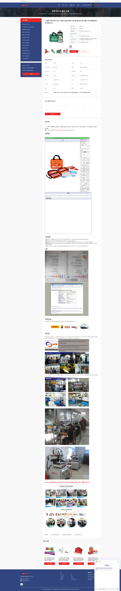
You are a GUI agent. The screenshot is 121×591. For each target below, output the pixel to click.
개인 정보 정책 (73, 579)
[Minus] (118, 561)
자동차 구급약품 (25, 42)
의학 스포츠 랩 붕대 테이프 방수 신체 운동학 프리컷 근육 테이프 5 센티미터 (49, 559)
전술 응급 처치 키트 (26, 29)
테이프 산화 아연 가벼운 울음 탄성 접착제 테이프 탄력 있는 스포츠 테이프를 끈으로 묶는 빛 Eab (64, 559)
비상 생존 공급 (25, 58)
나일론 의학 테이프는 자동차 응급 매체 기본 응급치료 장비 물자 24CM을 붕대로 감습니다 (93, 559)
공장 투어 (62, 576)
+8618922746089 (30, 67)
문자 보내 (53, 114)
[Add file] (96, 589)
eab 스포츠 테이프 (55, 534)
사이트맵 (72, 577)
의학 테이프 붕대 (43, 13)
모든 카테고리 (90, 579)
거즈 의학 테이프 (78, 534)
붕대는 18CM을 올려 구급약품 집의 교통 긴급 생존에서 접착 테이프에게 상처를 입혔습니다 (78, 559)
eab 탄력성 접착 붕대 (67, 534)
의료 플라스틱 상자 (26, 53)
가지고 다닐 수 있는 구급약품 (28, 26)
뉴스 (71, 574)
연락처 (61, 579)
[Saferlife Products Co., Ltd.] (24, 5)
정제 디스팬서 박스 (26, 32)
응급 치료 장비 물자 (26, 34)
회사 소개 (62, 574)
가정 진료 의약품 (25, 37)
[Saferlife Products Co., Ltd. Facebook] (95, 1)
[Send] (118, 589)
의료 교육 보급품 (25, 55)
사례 (71, 576)
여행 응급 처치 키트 (26, 24)
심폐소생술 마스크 (26, 50)
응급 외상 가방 (25, 47)
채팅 (31, 74)
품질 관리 (62, 577)
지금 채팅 (74, 51)
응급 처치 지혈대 (25, 45)
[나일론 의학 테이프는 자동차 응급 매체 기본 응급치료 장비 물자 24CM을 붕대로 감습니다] (56, 36)
